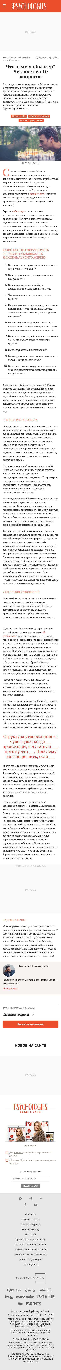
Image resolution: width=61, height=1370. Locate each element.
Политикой (16, 1160)
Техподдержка (30, 1264)
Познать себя (19, 116)
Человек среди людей (31, 120)
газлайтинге (37, 193)
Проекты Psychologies (30, 1259)
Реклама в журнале (30, 1224)
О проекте (30, 1214)
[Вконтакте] (41, 1198)
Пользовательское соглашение (30, 1244)
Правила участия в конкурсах (30, 1239)
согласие (18, 1152)
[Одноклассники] (25, 1204)
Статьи (5, 57)
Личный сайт (10, 988)
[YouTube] (36, 1204)
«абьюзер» (18, 211)
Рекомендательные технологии (30, 1254)
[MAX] (20, 1198)
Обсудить (43, 57)
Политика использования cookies (30, 1249)
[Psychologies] (29, 6)
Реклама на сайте (30, 1219)
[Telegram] (31, 1198)
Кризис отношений (39, 116)
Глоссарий (30, 1234)
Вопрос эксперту (30, 1229)
